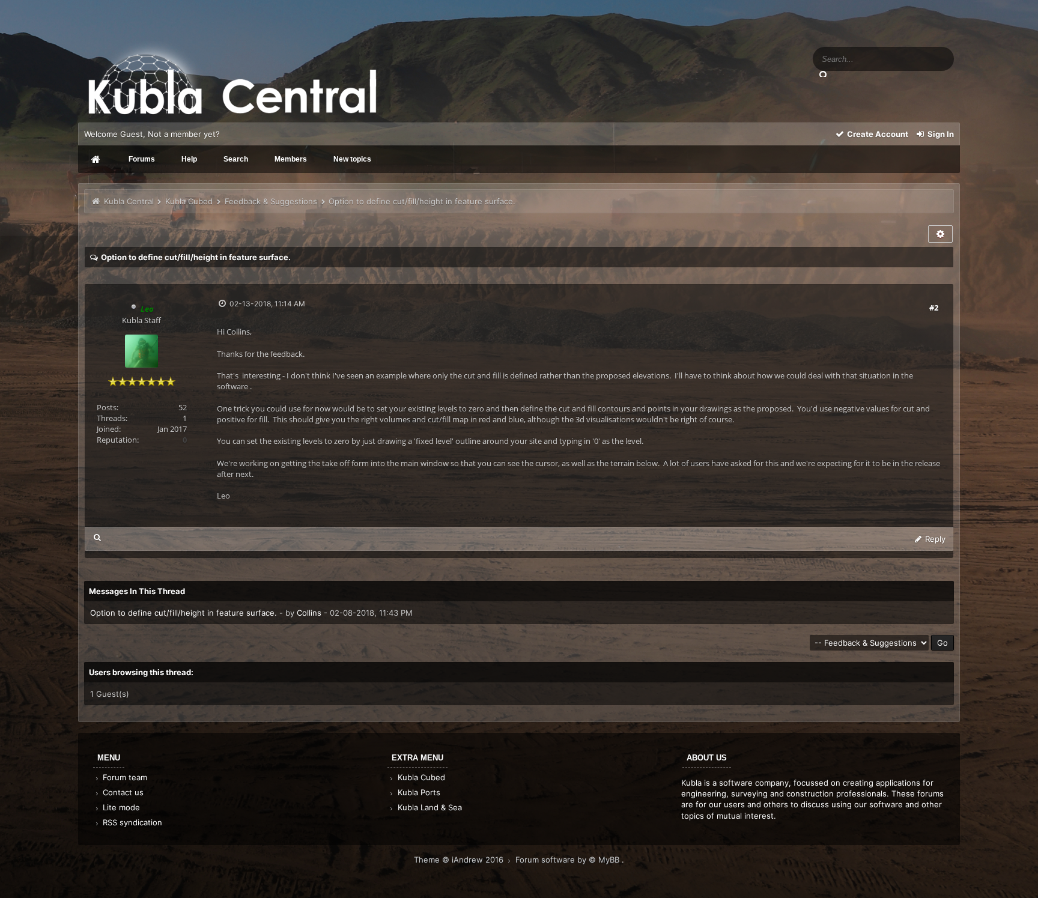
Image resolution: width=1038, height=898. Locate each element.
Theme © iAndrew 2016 (460, 859)
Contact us (122, 792)
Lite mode (120, 807)
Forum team (123, 777)
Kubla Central (129, 201)
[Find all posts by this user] (97, 537)
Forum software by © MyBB (568, 859)
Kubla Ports (417, 792)
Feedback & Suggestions (271, 201)
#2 (933, 307)
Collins (309, 612)
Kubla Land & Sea (428, 807)
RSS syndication (131, 822)
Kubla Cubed (189, 201)
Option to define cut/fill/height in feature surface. (183, 612)
